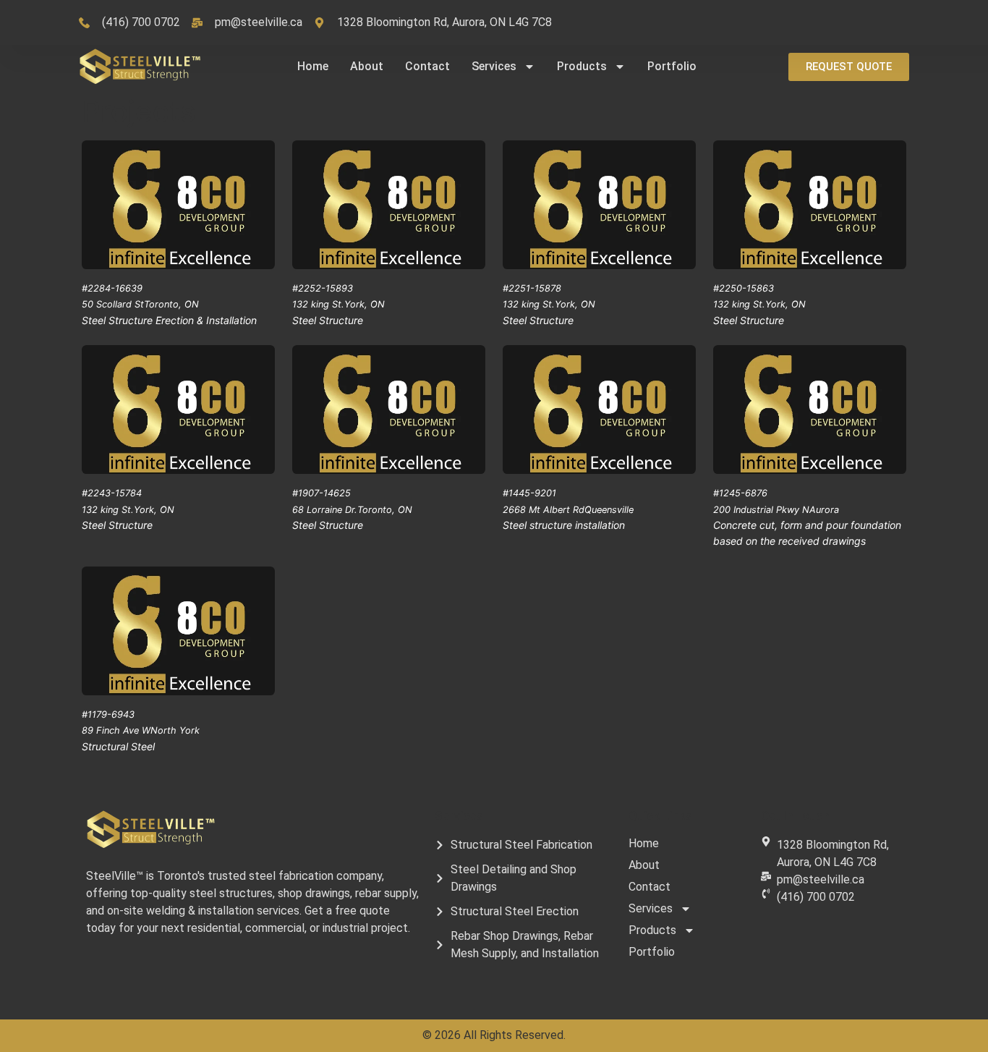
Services (494, 66)
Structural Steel (118, 746)
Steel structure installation (564, 525)
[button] (848, 67)
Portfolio (672, 66)
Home (312, 66)
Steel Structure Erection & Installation (169, 320)
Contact (427, 66)
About (366, 66)
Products (582, 66)
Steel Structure (327, 320)
